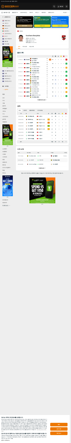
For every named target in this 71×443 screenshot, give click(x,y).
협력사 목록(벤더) (5, 440)
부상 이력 (31, 46)
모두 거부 (59, 429)
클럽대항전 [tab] (32, 110)
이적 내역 (25, 46)
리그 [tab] (20, 110)
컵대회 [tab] (25, 110)
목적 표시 (59, 433)
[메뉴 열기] (66, 6)
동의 (59, 424)
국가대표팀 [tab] (40, 110)
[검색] (54, 6)
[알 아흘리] (63, 38)
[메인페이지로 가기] (13, 6)
